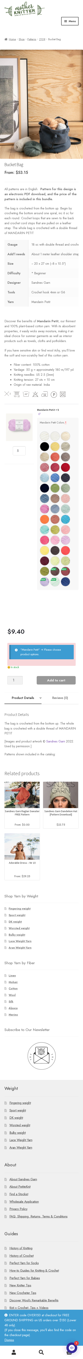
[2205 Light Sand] (65, 446)
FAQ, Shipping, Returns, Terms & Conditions (38, 1216)
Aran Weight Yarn (20, 948)
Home (12, 39)
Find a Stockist (18, 1194)
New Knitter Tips (20, 1285)
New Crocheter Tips (22, 1293)
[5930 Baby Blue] (44, 477)
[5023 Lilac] (65, 540)
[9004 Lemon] (44, 550)
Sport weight (17, 915)
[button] (19, 427)
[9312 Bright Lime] (55, 560)
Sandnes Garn (55, 741)
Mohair (13, 982)
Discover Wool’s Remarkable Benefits (33, 1300)
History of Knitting (20, 1248)
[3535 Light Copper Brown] (55, 519)
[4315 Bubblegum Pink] (44, 540)
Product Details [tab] (23, 698)
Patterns (31, 39)
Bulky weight (17, 935)
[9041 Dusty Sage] (65, 488)
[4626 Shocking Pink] (44, 509)
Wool (12, 995)
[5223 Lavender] (44, 581)
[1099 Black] (44, 446)
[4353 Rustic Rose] (65, 571)
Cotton (13, 988)
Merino (13, 1015)
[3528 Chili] (55, 457)
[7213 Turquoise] (44, 529)
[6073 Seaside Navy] (44, 488)
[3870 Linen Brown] (65, 457)
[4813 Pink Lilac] (55, 540)
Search (41, 1352)
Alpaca (13, 1008)
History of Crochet (21, 1256)
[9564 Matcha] (44, 571)
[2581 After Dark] (55, 550)
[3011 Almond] (44, 457)
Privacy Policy (18, 1209)
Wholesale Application (24, 1201)
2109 (42, 39)
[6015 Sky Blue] (55, 477)
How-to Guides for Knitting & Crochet (34, 1270)
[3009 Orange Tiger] (44, 519)
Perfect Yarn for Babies (24, 1278)
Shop (22, 39)
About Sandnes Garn (23, 1179)
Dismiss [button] (9, 1340)
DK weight (15, 922)
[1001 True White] (44, 436)
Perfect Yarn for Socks (24, 1263)
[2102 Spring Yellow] (55, 446)
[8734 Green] (55, 488)
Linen (12, 975)
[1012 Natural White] (65, 436)
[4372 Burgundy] (44, 560)
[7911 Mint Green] (55, 581)
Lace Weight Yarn (20, 941)
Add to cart (56, 680)
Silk (11, 1001)
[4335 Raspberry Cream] (55, 467)
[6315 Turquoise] (65, 519)
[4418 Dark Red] (65, 467)
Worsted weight (19, 928)
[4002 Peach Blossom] (65, 498)
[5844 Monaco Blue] (65, 581)
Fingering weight (19, 908)
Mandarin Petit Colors (53, 422)
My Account (14, 1352)
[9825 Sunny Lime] (55, 529)
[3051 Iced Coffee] (55, 498)
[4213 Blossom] (65, 529)
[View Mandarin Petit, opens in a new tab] (39, 414)
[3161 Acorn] (55, 571)
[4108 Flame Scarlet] (65, 550)
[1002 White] (55, 436)
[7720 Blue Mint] (65, 509)
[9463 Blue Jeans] (44, 498)
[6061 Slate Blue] (65, 477)
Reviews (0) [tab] (60, 698)
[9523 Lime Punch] (65, 560)
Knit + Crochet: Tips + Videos (28, 1307)
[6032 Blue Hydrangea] (55, 509)
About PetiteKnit (19, 1186)
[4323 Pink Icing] (44, 467)
